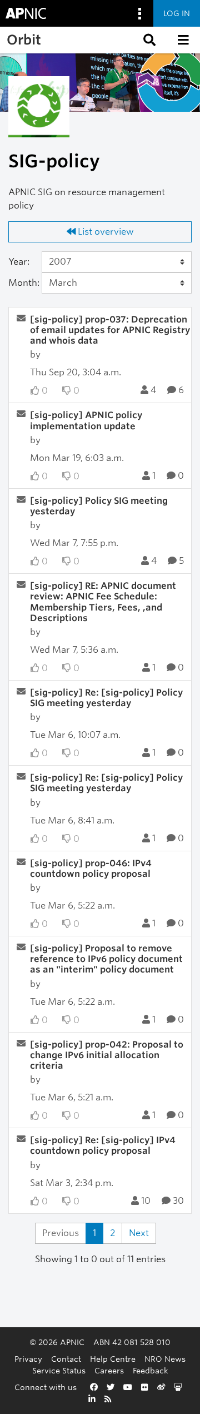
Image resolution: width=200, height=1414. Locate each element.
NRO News (165, 1358)
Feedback (150, 1370)
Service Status (59, 1370)
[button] (148, 40)
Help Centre (113, 1358)
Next (139, 1233)
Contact (66, 1358)
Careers (109, 1370)
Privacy (28, 1358)
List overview (105, 231)
